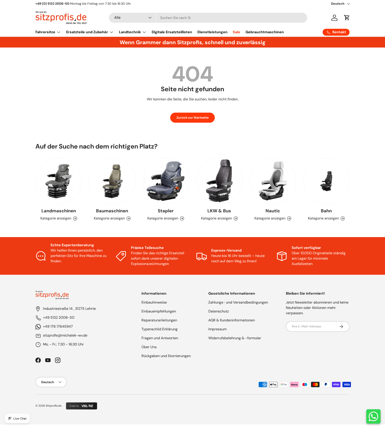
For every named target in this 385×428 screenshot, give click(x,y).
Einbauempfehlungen (158, 311)
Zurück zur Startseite (192, 118)
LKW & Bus (219, 211)
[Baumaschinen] (112, 181)
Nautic (273, 211)
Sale (236, 32)
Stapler (166, 211)
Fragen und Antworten (159, 338)
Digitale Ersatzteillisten (172, 32)
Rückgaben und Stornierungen (166, 356)
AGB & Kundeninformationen (231, 320)
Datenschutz (218, 311)
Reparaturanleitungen (159, 320)
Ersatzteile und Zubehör (87, 32)
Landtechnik (130, 32)
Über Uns (149, 347)
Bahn (326, 211)
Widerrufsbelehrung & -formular (234, 338)
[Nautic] (273, 181)
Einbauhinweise (154, 302)
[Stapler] (166, 181)
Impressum (217, 329)
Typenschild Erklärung (159, 329)
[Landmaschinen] (59, 181)
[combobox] (208, 18)
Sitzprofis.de (53, 405)
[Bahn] (326, 181)
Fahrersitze (45, 32)
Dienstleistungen (212, 32)
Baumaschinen (112, 211)
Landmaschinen (58, 211)
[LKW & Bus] (219, 181)
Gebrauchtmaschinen (265, 32)
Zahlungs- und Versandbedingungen (238, 302)
